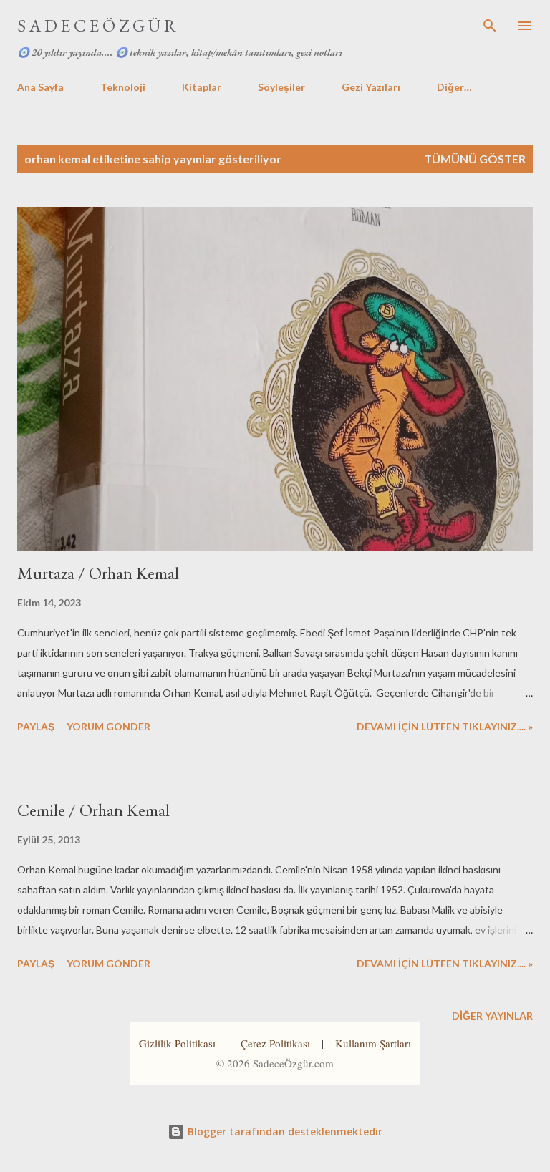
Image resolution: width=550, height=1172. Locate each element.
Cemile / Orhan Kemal (93, 810)
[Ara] (489, 25)
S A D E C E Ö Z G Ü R (96, 25)
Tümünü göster (475, 158)
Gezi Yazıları (371, 87)
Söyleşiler (281, 87)
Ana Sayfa (40, 87)
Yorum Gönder (108, 726)
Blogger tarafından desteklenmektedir (283, 1131)
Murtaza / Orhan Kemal (98, 573)
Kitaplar (201, 87)
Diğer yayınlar (492, 1015)
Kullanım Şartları (373, 1043)
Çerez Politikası (275, 1043)
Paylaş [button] (35, 726)
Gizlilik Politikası (177, 1043)
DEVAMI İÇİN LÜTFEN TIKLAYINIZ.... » (445, 726)
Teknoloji (122, 87)
